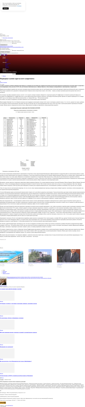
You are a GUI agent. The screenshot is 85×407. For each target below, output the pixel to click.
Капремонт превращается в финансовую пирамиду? (38, 263)
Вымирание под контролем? (6, 346)
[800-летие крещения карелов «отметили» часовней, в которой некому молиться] (7, 329)
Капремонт (5, 271)
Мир (6, 61)
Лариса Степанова (3, 82)
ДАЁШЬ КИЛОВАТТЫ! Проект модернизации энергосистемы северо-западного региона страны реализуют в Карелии (29, 278)
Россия (6, 60)
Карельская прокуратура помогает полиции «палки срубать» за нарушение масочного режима (25, 277)
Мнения (6, 64)
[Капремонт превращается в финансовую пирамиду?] (42, 255)
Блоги (6, 65)
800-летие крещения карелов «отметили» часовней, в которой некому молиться (18, 332)
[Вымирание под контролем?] (7, 343)
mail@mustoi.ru (10, 405)
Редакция (4, 70)
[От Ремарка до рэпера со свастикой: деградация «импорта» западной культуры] (7, 300)
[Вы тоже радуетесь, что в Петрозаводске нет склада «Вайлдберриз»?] (7, 358)
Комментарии (7, 63)
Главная (4, 57)
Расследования (5, 69)
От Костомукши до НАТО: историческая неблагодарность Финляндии (16, 375)
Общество (4, 62)
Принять (6, 8)
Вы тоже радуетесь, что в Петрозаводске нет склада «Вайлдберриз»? (16, 361)
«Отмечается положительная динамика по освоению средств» (12, 263)
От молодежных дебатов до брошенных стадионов (11, 317)
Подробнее (19, 5)
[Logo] (2, 55)
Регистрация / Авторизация (8, 37)
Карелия (6, 59)
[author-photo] (3, 284)
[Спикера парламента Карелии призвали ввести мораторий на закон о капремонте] (70, 255)
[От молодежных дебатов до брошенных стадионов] (7, 314)
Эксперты (7, 67)
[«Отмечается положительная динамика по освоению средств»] (13, 255)
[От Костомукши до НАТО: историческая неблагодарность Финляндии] (7, 372)
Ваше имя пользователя (16, 42)
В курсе (4, 58)
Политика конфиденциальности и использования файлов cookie (12, 47)
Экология (4, 68)
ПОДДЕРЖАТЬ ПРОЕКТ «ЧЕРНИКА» (10, 71)
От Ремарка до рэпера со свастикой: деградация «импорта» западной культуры (18, 303)
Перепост (7, 66)
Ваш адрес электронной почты (18, 50)
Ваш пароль (14, 43)
